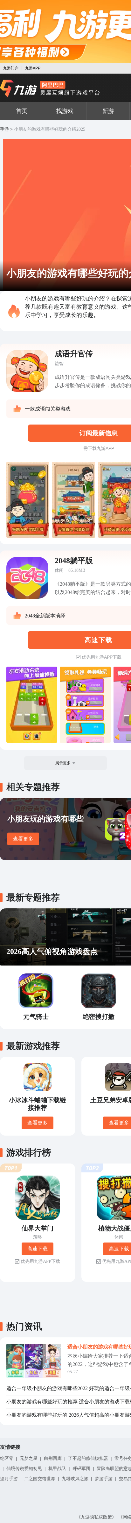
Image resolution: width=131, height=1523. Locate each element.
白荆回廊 (53, 1458)
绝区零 (6, 1458)
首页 (21, 111)
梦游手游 (104, 1478)
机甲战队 (57, 1468)
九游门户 (10, 68)
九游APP (32, 68)
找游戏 (64, 111)
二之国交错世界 (39, 1478)
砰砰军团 (81, 1468)
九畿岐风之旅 (75, 1478)
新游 (108, 111)
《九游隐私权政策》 (96, 1517)
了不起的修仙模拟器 (88, 1458)
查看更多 (23, 838)
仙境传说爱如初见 (24, 1468)
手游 (4, 129)
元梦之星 (29, 1458)
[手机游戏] (50, 88)
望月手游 (9, 1478)
